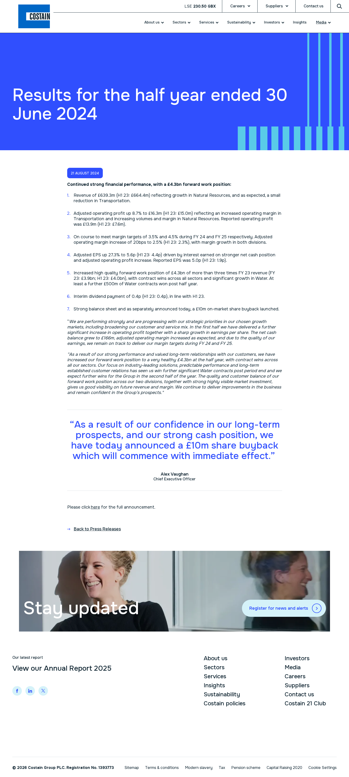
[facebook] (17, 691)
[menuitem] (151, 22)
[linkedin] (30, 691)
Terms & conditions (162, 767)
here (95, 507)
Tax (222, 767)
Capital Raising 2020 (284, 767)
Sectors (179, 22)
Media (321, 22)
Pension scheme (245, 767)
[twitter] (43, 691)
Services (206, 22)
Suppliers (274, 6)
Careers (237, 6)
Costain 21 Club (305, 703)
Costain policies (224, 703)
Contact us (313, 6)
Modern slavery (198, 767)
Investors (272, 22)
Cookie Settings (322, 767)
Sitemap (131, 767)
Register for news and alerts (278, 608)
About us (152, 22)
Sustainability (239, 22)
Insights (300, 22)
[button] (85, 173)
